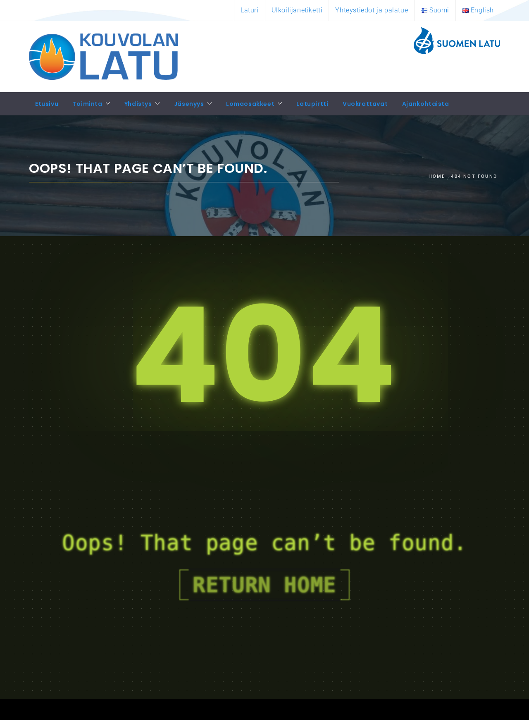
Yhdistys (138, 104)
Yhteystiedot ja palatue (371, 10)
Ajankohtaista (425, 104)
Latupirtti (312, 104)
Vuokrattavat (365, 104)
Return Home (264, 584)
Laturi (250, 10)
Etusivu (46, 104)
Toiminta (87, 104)
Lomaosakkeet (250, 104)
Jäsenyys (189, 104)
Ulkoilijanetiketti (297, 10)
